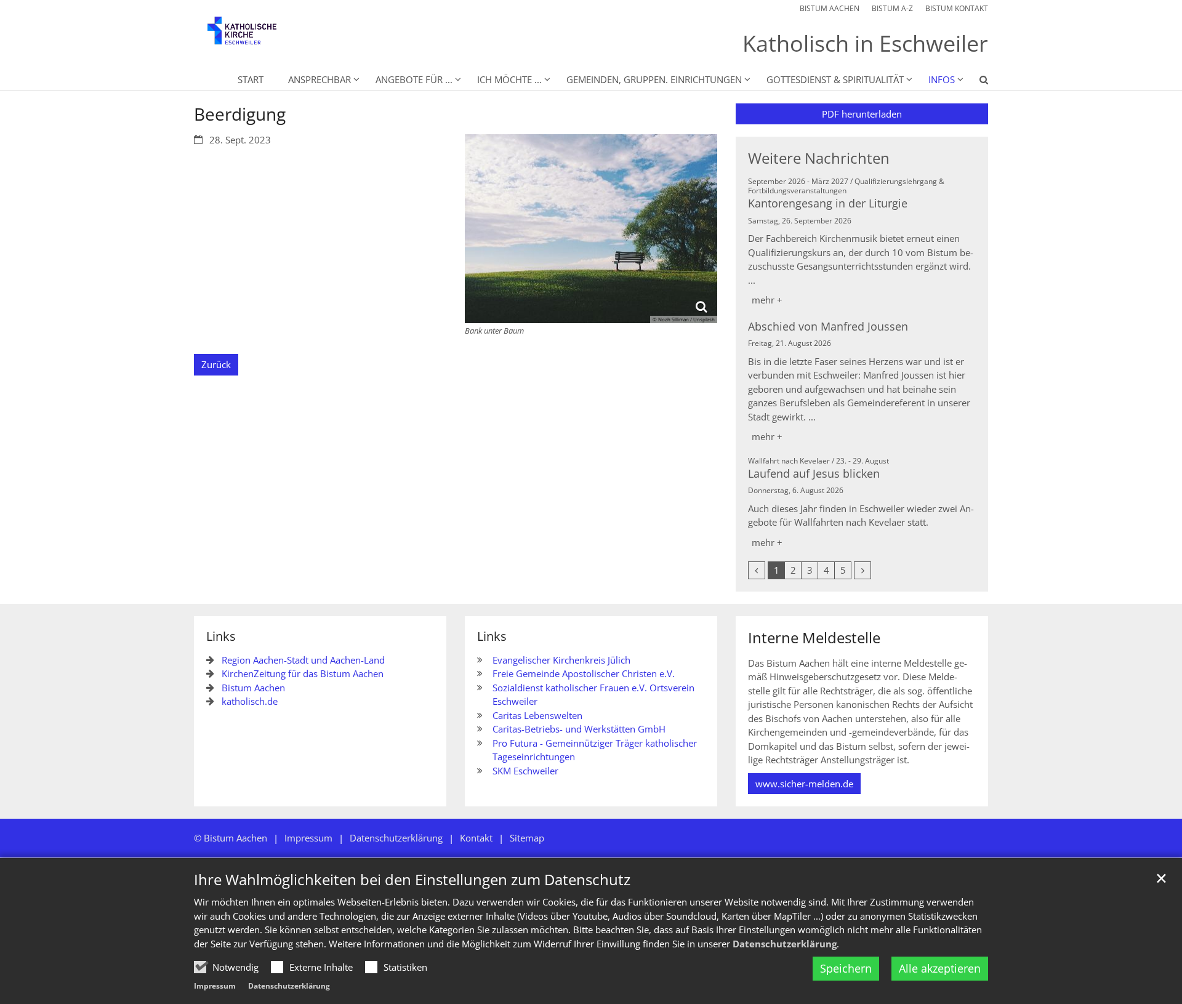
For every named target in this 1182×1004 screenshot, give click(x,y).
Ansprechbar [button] (319, 79)
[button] (975, 81)
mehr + (767, 300)
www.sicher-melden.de (804, 783)
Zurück (216, 364)
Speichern (846, 968)
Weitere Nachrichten (819, 158)
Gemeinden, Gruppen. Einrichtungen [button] (654, 79)
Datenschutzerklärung (785, 944)
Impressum (215, 986)
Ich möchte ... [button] (509, 79)
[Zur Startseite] (252, 36)
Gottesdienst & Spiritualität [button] (835, 79)
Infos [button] (941, 79)
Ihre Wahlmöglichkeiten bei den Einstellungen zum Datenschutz (412, 879)
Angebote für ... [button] (414, 79)
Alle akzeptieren (940, 968)
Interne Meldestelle (814, 638)
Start (250, 79)
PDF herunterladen (862, 114)
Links (221, 636)
